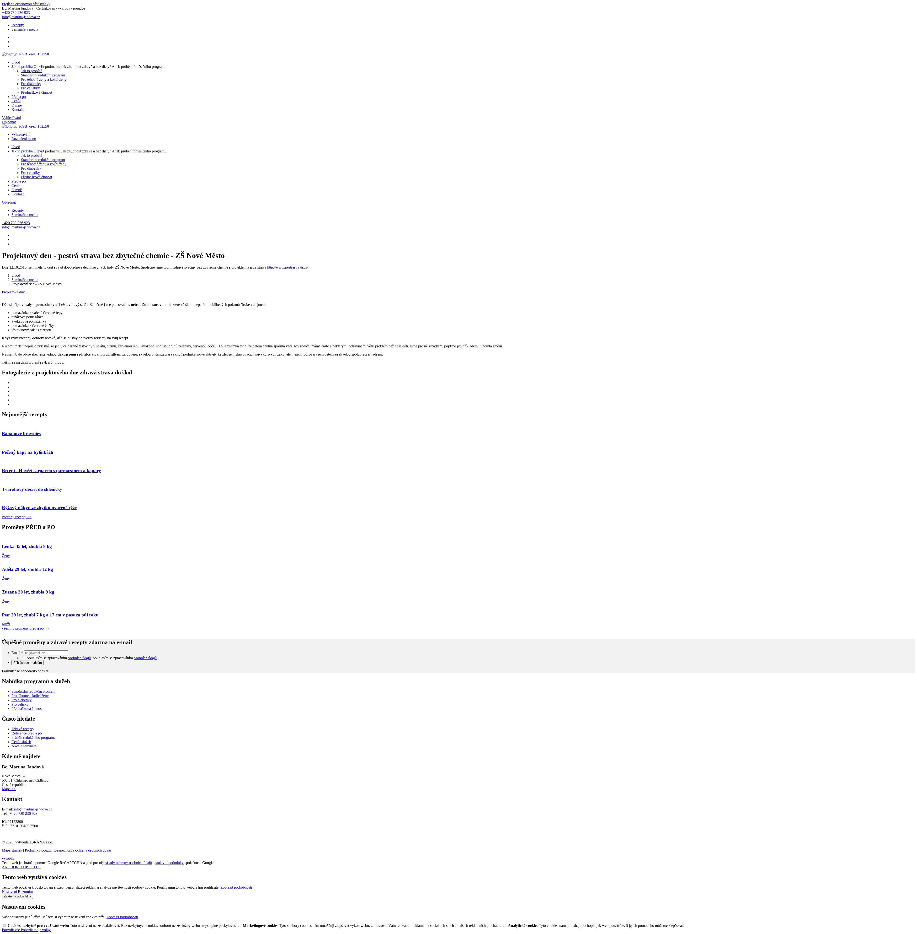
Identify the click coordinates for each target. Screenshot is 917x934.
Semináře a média (24, 29)
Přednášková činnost (36, 92)
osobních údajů (79, 658)
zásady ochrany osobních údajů (128, 863)
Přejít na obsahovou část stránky (26, 4)
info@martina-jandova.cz (33, 809)
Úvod (15, 62)
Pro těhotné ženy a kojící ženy (43, 79)
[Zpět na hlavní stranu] (25, 54)
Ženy (6, 556)
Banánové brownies (21, 433)
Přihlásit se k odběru (27, 662)
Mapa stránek (12, 850)
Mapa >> (9, 789)
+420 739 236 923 (23, 813)
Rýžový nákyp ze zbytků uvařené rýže (39, 507)
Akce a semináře (24, 746)
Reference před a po (26, 733)
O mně (16, 105)
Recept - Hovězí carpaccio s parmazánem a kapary (51, 470)
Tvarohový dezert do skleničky (32, 489)
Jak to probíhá (22, 67)
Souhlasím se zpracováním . (125, 658)
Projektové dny (13, 292)
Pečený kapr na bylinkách (27, 452)
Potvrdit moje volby (36, 930)
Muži (6, 624)
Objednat (9, 122)
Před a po (18, 97)
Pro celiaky (19, 704)
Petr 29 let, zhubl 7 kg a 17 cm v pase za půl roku (50, 614)
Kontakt (17, 110)
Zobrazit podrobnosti (236, 887)
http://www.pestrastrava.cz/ (287, 267)
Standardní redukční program (43, 75)
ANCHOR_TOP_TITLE (21, 867)
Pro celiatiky (30, 88)
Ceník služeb (21, 742)
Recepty (17, 25)
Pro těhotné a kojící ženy (30, 696)
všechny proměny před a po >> (25, 628)
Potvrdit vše (11, 930)
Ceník (16, 101)
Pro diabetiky (31, 84)
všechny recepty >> (17, 517)
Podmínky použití (38, 850)
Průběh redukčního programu (33, 737)
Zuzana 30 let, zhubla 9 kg (28, 591)
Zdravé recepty (22, 729)
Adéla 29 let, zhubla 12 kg (27, 569)
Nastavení (10, 892)
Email (17, 653)
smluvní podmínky (169, 863)
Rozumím (25, 892)
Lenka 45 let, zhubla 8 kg (27, 546)
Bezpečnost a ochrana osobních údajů (82, 850)
